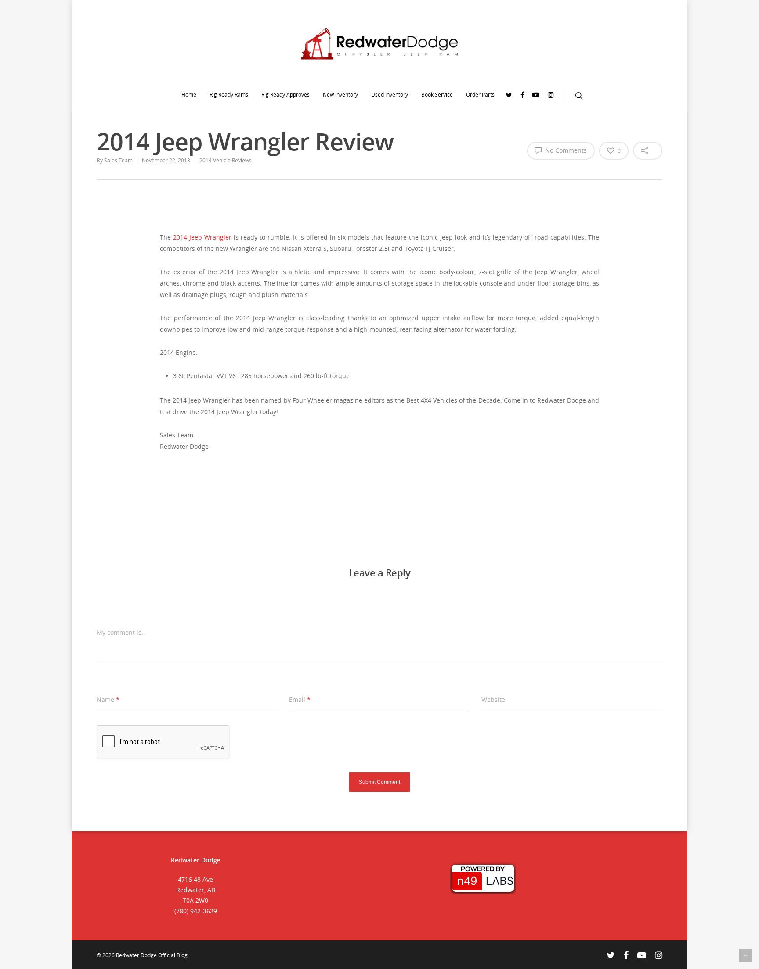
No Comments (565, 150)
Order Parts (480, 94)
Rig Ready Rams (229, 94)
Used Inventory (389, 94)
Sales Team (118, 160)
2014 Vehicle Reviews (225, 160)
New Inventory (340, 94)
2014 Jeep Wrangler (202, 237)
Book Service (437, 94)
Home (188, 94)
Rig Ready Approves (285, 94)
